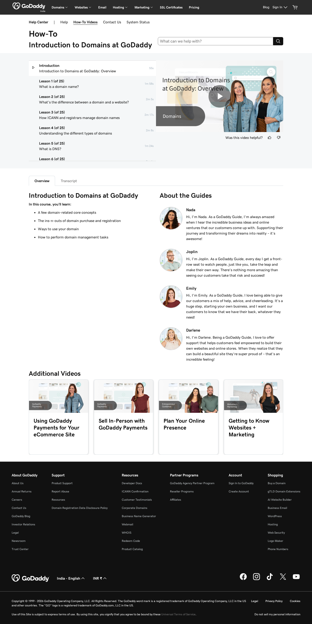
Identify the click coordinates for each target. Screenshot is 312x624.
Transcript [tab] (69, 181)
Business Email (277, 507)
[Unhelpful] (278, 137)
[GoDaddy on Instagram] (256, 579)
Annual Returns (22, 491)
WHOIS (126, 532)
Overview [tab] (41, 181)
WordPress (275, 516)
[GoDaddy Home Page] (31, 578)
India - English (68, 578)
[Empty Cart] (295, 7)
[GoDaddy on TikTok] (270, 579)
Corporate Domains (134, 507)
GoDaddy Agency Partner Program (192, 483)
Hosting (273, 524)
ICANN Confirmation (135, 491)
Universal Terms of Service (178, 614)
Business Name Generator (139, 516)
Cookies (295, 601)
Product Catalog (132, 549)
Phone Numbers (278, 549)
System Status (138, 22)
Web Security (276, 532)
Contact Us (112, 22)
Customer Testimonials (137, 499)
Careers (17, 499)
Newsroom (19, 540)
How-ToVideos (85, 22)
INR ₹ (97, 578)
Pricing (194, 7)
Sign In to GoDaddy (241, 483)
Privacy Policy (274, 601)
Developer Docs (132, 483)
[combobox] (215, 41)
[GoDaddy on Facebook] (243, 579)
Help (64, 22)
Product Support (62, 483)
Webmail (127, 524)
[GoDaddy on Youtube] (296, 579)
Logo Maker (275, 540)
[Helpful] (269, 137)
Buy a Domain (277, 483)
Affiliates (175, 499)
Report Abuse (60, 491)
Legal (15, 532)
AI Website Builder (280, 499)
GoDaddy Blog (21, 516)
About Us (18, 483)
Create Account (239, 491)
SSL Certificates (171, 7)
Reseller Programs (182, 491)
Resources (58, 499)
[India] (29, 6)
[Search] (278, 41)
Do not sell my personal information (277, 614)
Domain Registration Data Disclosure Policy (80, 507)
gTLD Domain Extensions (284, 491)
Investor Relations (23, 524)
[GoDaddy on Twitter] (283, 579)
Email (102, 7)
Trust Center (20, 549)
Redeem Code (131, 540)
